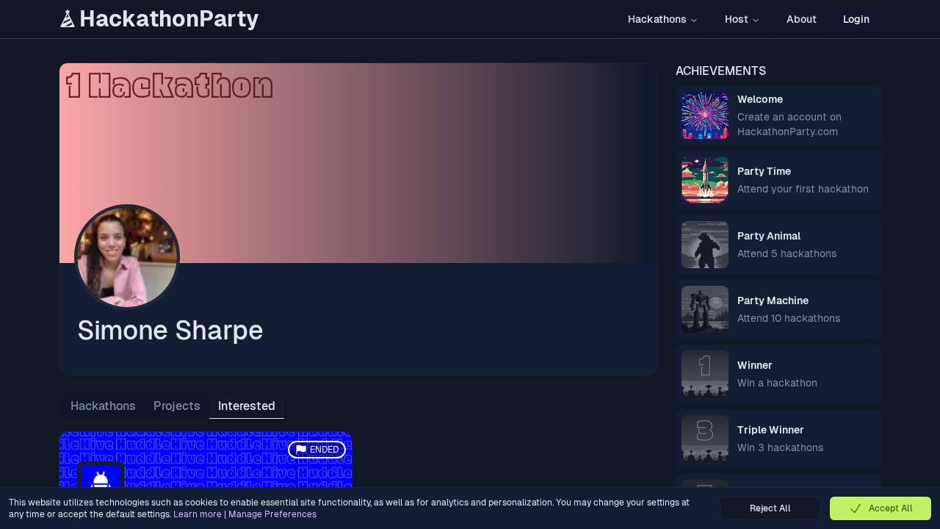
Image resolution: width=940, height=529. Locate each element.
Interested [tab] (246, 406)
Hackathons (657, 19)
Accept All (891, 508)
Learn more (197, 514)
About (802, 19)
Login (856, 19)
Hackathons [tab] (103, 406)
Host (736, 19)
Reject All (770, 508)
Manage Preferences (272, 514)
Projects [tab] (176, 406)
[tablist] (173, 406)
